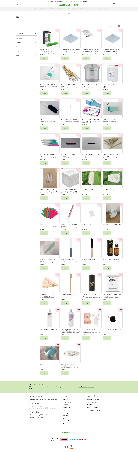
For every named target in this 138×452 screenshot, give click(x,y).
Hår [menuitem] (68, 9)
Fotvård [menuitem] (52, 9)
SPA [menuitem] (91, 9)
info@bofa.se (38, 406)
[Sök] (41, 4)
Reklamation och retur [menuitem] (93, 410)
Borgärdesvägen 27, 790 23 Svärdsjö (46, 408)
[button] (113, 5)
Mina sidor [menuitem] (107, 6)
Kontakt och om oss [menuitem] (93, 399)
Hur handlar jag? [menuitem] (92, 402)
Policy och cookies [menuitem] (92, 407)
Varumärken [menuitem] (98, 9)
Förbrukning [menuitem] (43, 9)
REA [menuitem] (106, 9)
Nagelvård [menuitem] (83, 9)
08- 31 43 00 (38, 404)
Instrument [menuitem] (61, 9)
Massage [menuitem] (75, 9)
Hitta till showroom (86, 387)
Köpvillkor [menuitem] (90, 405)
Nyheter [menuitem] (33, 9)
